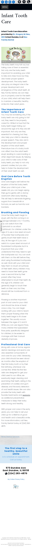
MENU (4, 7)
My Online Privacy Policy (16, 479)
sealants (26, 395)
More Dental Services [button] (10, 437)
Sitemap (29, 539)
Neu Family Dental (15, 537)
